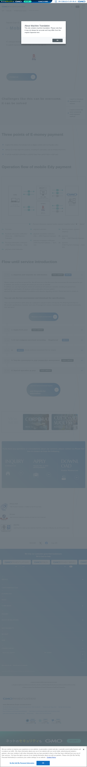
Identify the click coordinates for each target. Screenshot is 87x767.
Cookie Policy (51, 757)
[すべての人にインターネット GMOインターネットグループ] (72, 1)
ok (57, 40)
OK (43, 763)
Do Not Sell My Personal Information (22, 763)
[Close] (83, 749)
